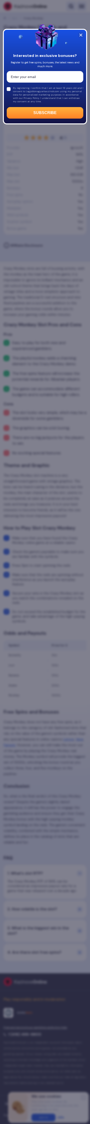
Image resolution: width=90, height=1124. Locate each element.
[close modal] (81, 35)
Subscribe (45, 113)
